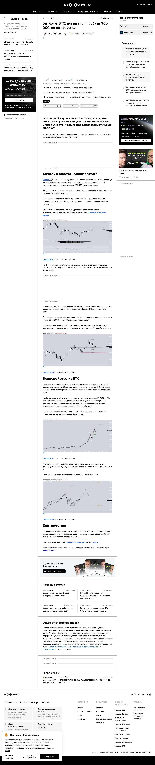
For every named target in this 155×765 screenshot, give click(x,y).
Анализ (45, 18)
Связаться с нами (84, 711)
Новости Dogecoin (122, 734)
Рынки (51, 18)
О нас (79, 715)
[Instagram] (65, 34)
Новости (99, 707)
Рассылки (100, 723)
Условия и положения (58, 647)
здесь (95, 542)
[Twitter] (50, 34)
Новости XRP (120, 710)
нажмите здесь (49, 550)
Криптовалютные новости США (122, 729)
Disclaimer (124, 752)
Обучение (100, 711)
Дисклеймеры (50, 649)
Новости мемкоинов (123, 742)
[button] (18, 713)
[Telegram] (55, 34)
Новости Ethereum (122, 724)
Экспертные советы (104, 719)
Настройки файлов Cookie (140, 752)
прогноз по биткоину (75, 542)
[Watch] (136, 158)
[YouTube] (45, 34)
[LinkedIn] (60, 34)
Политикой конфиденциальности (20, 108)
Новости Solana (121, 738)
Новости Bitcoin (121, 714)
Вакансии (81, 719)
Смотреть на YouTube (128, 177)
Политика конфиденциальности (84, 647)
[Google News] (150, 694)
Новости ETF (120, 746)
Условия (95, 752)
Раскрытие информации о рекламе (140, 716)
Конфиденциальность (109, 752)
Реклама (80, 707)
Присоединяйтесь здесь (12, 118)
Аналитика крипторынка (120, 719)
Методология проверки (139, 708)
